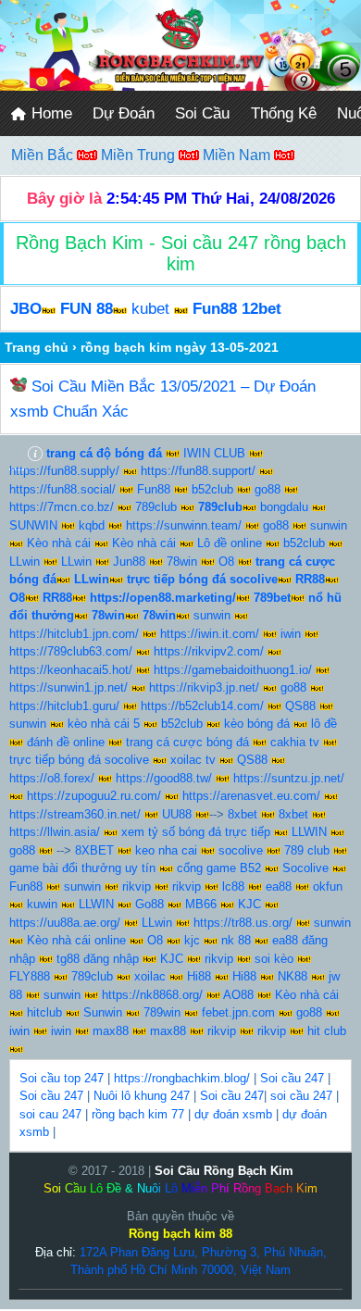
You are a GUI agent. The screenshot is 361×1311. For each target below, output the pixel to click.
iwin (290, 634)
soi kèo (274, 959)
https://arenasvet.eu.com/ (251, 796)
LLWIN (309, 832)
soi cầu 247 (301, 1096)
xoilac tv (193, 760)
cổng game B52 (219, 868)
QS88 (300, 706)
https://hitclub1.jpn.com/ (74, 634)
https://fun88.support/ (198, 471)
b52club (212, 489)
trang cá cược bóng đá (187, 742)
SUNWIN (33, 525)
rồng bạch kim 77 (138, 1114)
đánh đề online (66, 742)
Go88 (149, 904)
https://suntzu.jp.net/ (288, 778)
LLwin (24, 561)
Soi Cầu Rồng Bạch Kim (224, 1171)
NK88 (292, 976)
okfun (327, 886)
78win (182, 561)
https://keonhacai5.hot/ (70, 670)
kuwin (42, 904)
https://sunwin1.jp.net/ (68, 687)
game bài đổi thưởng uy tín (82, 868)
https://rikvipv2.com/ (209, 651)
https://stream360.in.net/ (75, 814)
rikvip (136, 886)
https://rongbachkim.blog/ (182, 1078)
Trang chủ (36, 347)
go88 (267, 489)
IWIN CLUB (214, 453)
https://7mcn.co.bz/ (61, 507)
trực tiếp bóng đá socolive (79, 760)
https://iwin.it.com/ (209, 634)
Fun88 (153, 489)
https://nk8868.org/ (152, 995)
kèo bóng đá (257, 723)
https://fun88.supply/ (64, 471)
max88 (111, 1031)
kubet (150, 309)
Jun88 (129, 561)
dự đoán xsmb (233, 1114)
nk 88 (236, 940)
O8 (226, 561)
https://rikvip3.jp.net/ (204, 687)
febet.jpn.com (238, 1012)
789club (156, 507)
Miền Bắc (44, 155)
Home (49, 113)
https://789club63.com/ (70, 651)
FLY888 (29, 976)
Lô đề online (229, 543)
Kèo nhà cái (59, 543)
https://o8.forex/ (51, 778)
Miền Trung (140, 155)
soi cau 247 (50, 1114)
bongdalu (284, 507)
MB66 (201, 904)
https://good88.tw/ (164, 778)
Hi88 (199, 976)
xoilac (150, 976)
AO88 (238, 995)
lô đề (324, 723)
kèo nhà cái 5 (104, 723)
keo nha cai (166, 850)
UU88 (177, 814)
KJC (249, 904)
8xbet (242, 814)
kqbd (92, 525)
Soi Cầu (202, 113)
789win (161, 1012)
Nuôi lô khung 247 (141, 1096)
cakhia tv (294, 742)
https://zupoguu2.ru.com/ (94, 796)
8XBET (94, 850)
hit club (326, 1031)
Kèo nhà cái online (76, 940)
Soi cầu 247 (292, 1078)
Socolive (305, 868)
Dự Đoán (124, 113)
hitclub (44, 1012)
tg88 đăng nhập (97, 959)
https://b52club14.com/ (202, 706)
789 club (307, 850)
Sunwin (102, 1012)
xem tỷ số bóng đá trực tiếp (195, 832)
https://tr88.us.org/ (243, 923)
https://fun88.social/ (62, 489)
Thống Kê (284, 113)
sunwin (328, 525)
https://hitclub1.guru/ (64, 706)
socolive (240, 850)
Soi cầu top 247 (61, 1078)
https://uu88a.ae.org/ (64, 923)
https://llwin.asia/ (54, 832)
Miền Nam (238, 155)
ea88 (279, 886)
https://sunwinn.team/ (184, 525)
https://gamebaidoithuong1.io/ (233, 670)
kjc (192, 940)
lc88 (233, 886)
